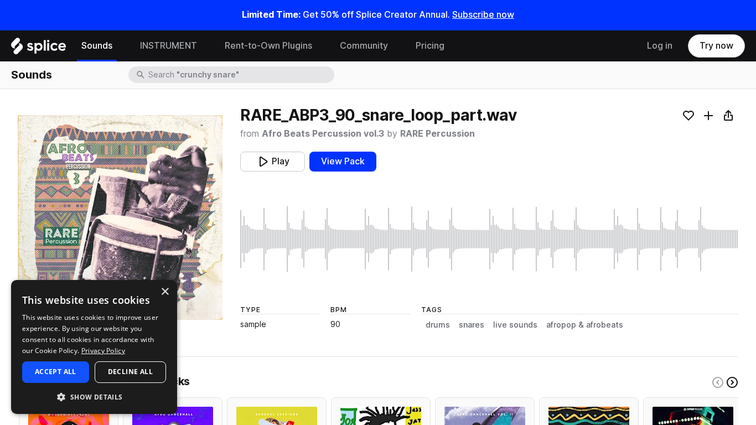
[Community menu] (396, 46)
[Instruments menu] (205, 46)
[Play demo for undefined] (120, 217)
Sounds (96, 45)
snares (471, 324)
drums (438, 324)
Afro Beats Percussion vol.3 (323, 133)
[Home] (38, 49)
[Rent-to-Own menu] (320, 46)
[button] (94, 396)
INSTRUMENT (168, 45)
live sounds (515, 324)
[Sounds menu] (121, 46)
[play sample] (489, 239)
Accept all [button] (55, 371)
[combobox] (240, 74)
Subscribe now (483, 14)
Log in (659, 45)
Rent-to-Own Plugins (268, 45)
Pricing (430, 45)
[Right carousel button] (732, 382)
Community (364, 45)
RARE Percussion (437, 133)
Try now (716, 45)
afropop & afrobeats (584, 324)
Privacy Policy (103, 350)
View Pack (343, 161)
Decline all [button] (130, 371)
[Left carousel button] (718, 382)
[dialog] (94, 347)
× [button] (164, 292)
